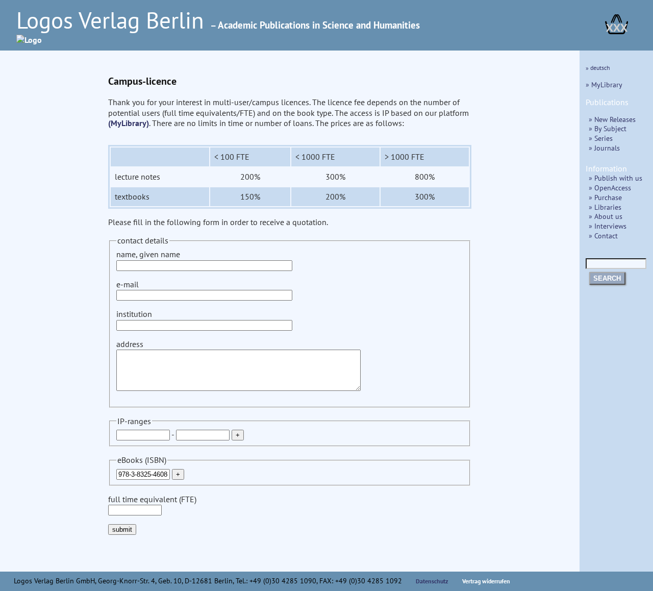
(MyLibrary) (128, 123)
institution (134, 314)
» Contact (603, 235)
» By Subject (607, 128)
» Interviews (607, 226)
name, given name (148, 254)
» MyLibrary (604, 84)
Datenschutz (432, 581)
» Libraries (605, 207)
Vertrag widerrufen (486, 581)
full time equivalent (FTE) (152, 499)
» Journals (604, 148)
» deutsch (598, 67)
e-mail (127, 284)
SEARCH (607, 278)
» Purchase (605, 197)
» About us (605, 216)
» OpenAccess (610, 187)
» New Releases (612, 119)
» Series (601, 138)
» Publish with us (615, 178)
